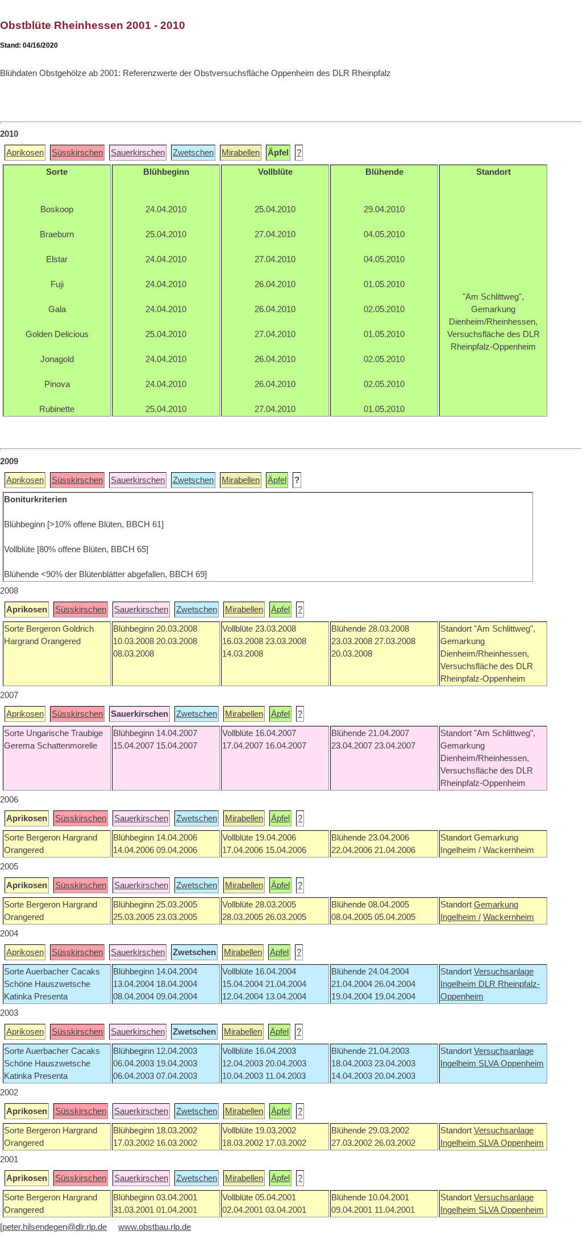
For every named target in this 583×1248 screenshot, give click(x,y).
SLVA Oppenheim (511, 1063)
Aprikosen (25, 152)
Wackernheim (508, 917)
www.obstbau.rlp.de (154, 1227)
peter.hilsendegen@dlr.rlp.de (54, 1227)
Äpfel (277, 480)
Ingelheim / (460, 917)
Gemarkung (496, 904)
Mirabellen (241, 152)
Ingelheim (459, 984)
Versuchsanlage (504, 971)
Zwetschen (193, 152)
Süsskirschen (77, 152)
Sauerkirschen (138, 152)
